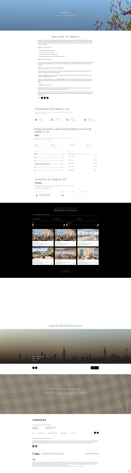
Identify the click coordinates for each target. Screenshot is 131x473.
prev (33, 368)
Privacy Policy (96, 453)
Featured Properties (52, 433)
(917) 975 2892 (34, 427)
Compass (54, 440)
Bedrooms (79, 219)
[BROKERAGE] (98, 433)
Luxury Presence (60, 453)
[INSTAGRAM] (95, 433)
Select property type (36, 219)
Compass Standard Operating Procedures (45, 438)
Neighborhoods (64, 433)
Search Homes (65, 271)
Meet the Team (41, 433)
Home (33, 433)
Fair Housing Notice (35, 438)
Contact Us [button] (65, 398)
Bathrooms (57, 219)
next (36, 368)
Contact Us (73, 433)
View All (95, 367)
